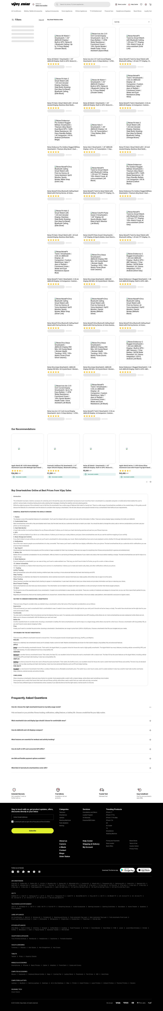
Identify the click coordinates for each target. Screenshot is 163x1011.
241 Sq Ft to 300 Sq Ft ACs (120, 887)
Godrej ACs (62, 883)
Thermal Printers (122, 983)
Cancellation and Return (90, 812)
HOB (114, 928)
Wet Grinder (65, 930)
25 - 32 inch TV (124, 896)
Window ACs (24, 885)
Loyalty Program (88, 815)
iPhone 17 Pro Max (112, 817)
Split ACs (14, 885)
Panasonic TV (60, 896)
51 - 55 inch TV (29, 898)
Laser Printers (96, 983)
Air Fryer (86, 928)
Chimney (36, 928)
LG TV (42, 896)
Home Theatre (132, 906)
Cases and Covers (75, 965)
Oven (30, 930)
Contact (62, 850)
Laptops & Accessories (52, 11)
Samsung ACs (120, 883)
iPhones (25, 965)
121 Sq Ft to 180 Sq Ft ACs (79, 887)
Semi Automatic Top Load (98, 917)
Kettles (13, 930)
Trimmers (14, 947)
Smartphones (15, 965)
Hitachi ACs (96, 883)
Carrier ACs (85, 883)
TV (107, 828)
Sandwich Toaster (53, 930)
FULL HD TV (94, 896)
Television (62, 812)
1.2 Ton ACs (61, 885)
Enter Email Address (20, 817)
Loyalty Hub (148, 11)
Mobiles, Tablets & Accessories (33, 11)
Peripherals (79, 974)
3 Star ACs (142, 885)
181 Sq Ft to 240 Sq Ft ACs (100, 887)
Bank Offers (109, 846)
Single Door (65, 919)
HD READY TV (111, 896)
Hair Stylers (32, 947)
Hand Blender (95, 928)
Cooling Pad (57, 974)
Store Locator (122, 4)
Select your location (41, 5)
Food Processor (75, 928)
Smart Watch (15, 992)
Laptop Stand (68, 974)
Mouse (13, 974)
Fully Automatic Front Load (118, 917)
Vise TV (24, 896)
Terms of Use (133, 843)
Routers (132, 983)
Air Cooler (109, 825)
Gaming (61, 825)
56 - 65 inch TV (42, 898)
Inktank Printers (108, 983)
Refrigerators (54, 919)
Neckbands (32, 938)
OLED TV (70, 896)
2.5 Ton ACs (113, 885)
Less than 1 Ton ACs (38, 885)
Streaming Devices (64, 906)
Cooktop (64, 928)
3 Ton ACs (123, 885)
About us (63, 841)
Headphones (43, 938)
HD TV (102, 896)
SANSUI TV (15, 896)
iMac (68, 983)
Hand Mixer (106, 928)
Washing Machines (65, 820)
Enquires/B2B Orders (89, 820)
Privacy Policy (134, 849)
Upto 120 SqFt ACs (61, 887)
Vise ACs (14, 883)
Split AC (27, 917)
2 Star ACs (132, 885)
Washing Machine (111, 833)
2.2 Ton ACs (102, 885)
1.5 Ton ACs (72, 885)
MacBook (23, 983)
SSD (97, 974)
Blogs (61, 853)
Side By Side (96, 919)
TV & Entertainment (96, 11)
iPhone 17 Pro (110, 815)
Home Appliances (67, 11)
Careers (62, 844)
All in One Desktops (57, 983)
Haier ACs (130, 883)
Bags (48, 974)
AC (107, 823)
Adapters (53, 965)
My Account (88, 847)
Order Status (64, 856)
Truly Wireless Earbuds (18, 938)
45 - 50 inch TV (16, 898)
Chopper (44, 928)
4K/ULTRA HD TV (81, 896)
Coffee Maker (54, 928)
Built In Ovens (25, 928)
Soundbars (121, 906)
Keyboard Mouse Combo (36, 974)
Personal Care (109, 11)
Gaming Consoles (94, 906)
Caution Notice (134, 846)
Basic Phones (35, 965)
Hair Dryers (56, 947)
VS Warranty (86, 817)
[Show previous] (147, 482)
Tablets (13, 956)
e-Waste (62, 847)
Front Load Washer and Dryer (20, 919)
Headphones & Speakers (123, 11)
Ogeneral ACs (141, 883)
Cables (45, 965)
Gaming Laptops (33, 983)
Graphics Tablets (31, 956)
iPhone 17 (109, 812)
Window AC (36, 917)
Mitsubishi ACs (74, 883)
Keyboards (22, 974)
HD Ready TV (23, 906)
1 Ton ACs (50, 885)
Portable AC (47, 917)
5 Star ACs (24, 887)
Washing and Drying (60, 917)
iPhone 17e (109, 820)
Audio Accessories (79, 906)
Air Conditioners (16, 11)
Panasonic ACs (107, 883)
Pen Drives (89, 974)
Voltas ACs (23, 883)
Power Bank (63, 965)
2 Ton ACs (92, 885)
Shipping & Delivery (91, 844)
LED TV (13, 906)
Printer (74, 983)
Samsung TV (33, 896)
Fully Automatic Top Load (78, 917)
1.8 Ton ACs (82, 885)
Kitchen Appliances (81, 11)
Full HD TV (52, 906)
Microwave (22, 930)
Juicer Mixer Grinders (133, 928)
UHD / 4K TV (41, 906)
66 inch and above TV (57, 898)
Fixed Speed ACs (36, 887)
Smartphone (63, 815)
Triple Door (86, 919)
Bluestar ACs (52, 883)
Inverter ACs (49, 887)
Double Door (76, 919)
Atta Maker (15, 928)
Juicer (121, 928)
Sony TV (50, 896)
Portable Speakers (66, 938)
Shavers (23, 947)
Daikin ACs (33, 883)
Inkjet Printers (84, 983)
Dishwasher (43, 919)
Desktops (45, 983)
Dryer (35, 919)
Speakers (143, 906)
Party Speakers (63, 823)
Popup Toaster (39, 930)
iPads (21, 956)
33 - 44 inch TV (137, 896)
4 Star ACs (14, 887)
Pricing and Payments (112, 841)
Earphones (53, 938)
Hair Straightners (44, 947)
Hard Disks (105, 974)
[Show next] (150, 482)
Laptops (61, 817)
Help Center (134, 4)
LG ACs (42, 883)
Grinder (144, 928)
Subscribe (32, 831)
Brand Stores (137, 11)
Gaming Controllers (108, 906)
